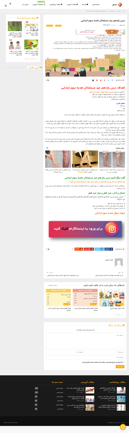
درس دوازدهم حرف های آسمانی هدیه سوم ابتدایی (63, 275)
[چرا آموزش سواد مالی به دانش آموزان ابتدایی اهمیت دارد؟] (121, 399)
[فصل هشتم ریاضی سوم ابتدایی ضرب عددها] (85, 297)
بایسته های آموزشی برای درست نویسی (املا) (75, 389)
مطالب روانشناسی (55, 4)
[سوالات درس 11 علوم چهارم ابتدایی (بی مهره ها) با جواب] (31, 44)
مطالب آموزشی (71, 4)
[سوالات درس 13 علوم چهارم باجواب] (31, 26)
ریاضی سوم (93, 304)
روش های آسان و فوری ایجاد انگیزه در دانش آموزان (76, 397)
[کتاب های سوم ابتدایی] (111, 297)
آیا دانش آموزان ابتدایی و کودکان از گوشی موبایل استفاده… (106, 406)
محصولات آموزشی (38, 3)
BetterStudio (15, 422)
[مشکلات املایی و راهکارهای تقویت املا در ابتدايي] (121, 390)
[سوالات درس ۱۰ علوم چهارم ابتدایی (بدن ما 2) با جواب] (15, 44)
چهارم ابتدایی (59, 405)
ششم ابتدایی (59, 388)
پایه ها (84, 4)
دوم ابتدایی (60, 401)
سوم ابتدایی (58, 25)
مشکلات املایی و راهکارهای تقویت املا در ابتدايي (107, 389)
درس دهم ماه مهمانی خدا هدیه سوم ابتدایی (109, 275)
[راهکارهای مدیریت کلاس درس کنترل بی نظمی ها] (90, 407)
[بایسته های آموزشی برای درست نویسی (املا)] (90, 390)
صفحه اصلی (95, 4)
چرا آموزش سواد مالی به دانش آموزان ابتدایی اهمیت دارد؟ (106, 397)
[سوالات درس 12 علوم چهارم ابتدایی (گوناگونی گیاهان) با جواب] (15, 26)
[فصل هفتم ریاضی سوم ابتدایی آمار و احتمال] (58, 297)
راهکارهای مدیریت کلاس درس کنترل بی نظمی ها (75, 406)
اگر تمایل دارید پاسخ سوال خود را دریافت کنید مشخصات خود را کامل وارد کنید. (102, 362)
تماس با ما (25, 4)
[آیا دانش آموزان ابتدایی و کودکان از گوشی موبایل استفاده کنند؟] (121, 407)
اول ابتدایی (60, 409)
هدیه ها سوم (49, 25)
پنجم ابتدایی (60, 397)
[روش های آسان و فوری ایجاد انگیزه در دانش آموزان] (90, 399)
